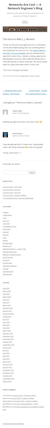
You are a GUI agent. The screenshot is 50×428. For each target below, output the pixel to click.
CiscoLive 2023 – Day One (12, 193)
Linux (5, 238)
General (6, 232)
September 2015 (8, 345)
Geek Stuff (24, 76)
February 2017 (8, 308)
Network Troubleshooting (12, 255)
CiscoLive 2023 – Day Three (12, 187)
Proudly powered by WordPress (13, 424)
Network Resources (10, 252)
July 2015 (6, 350)
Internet (5, 235)
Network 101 (7, 246)
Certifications (7, 215)
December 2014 (8, 370)
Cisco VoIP (6, 224)
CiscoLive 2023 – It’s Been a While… (15, 195)
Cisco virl (6, 221)
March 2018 (7, 297)
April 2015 (6, 359)
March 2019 (7, 291)
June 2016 (6, 322)
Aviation (5, 212)
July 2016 (6, 319)
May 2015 (6, 356)
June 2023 (6, 288)
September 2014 (8, 379)
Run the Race (7, 263)
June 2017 (6, 300)
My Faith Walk (7, 243)
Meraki (5, 240)
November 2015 (8, 339)
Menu (25, 22)
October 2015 (7, 342)
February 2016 (8, 333)
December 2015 (8, 336)
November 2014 (8, 373)
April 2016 (6, 328)
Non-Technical (8, 257)
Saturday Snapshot (10, 266)
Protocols (6, 260)
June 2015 (6, 353)
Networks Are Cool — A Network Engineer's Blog (25, 6)
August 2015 (7, 348)
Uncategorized (8, 271)
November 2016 (8, 314)
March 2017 (7, 305)
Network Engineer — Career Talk (14, 249)
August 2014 (7, 381)
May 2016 (6, 325)
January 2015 (7, 367)
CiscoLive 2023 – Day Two (11, 190)
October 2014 (7, 376)
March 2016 (7, 331)
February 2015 (8, 364)
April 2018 (6, 294)
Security (5, 269)
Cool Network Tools (9, 226)
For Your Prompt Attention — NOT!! (26, 404)
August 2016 (7, 317)
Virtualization (7, 274)
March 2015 (7, 362)
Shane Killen (7, 401)
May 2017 (6, 302)
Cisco (5, 218)
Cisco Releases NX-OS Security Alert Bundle (18, 198)
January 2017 (7, 311)
